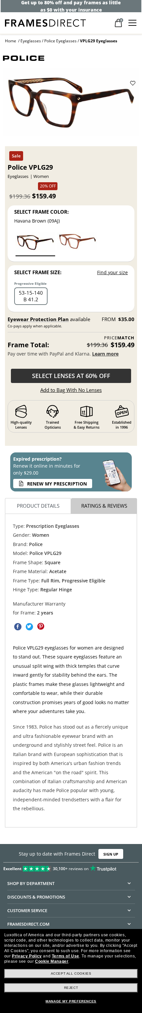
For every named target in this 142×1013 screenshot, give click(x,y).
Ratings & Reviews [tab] (104, 505)
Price (119, 338)
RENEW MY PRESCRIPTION (57, 484)
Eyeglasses (30, 41)
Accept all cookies (71, 973)
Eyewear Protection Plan (38, 319)
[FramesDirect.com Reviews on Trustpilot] (71, 867)
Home (10, 41)
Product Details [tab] (38, 505)
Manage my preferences (71, 1001)
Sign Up (110, 854)
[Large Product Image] (71, 104)
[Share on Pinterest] (41, 626)
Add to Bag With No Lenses (71, 390)
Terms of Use (65, 956)
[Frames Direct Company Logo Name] (45, 22)
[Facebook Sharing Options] (17, 626)
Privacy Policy (27, 956)
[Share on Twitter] (29, 626)
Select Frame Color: (41, 211)
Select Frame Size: (37, 272)
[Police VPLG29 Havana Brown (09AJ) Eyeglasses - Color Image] (35, 244)
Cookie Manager (51, 961)
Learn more (105, 354)
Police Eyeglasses (60, 41)
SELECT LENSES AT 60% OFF (71, 376)
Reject (71, 988)
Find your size (112, 272)
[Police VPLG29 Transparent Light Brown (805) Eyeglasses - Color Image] (77, 244)
